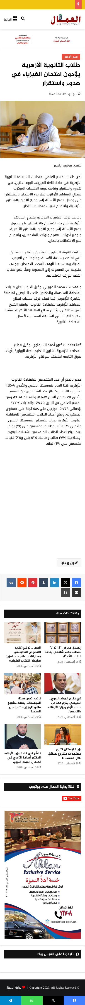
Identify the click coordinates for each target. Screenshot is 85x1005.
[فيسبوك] (76, 582)
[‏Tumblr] (43, 582)
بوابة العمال (13, 987)
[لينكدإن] (54, 582)
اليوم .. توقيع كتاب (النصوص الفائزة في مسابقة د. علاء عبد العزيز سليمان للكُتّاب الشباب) (23, 654)
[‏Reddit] (22, 582)
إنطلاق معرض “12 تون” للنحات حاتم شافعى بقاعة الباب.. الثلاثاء (63, 652)
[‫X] (65, 582)
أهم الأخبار (71, 57)
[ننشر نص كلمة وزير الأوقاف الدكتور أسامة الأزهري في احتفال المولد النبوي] (22, 736)
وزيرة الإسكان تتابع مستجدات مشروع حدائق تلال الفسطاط (64, 754)
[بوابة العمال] (66, 19)
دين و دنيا (68, 562)
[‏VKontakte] (11, 582)
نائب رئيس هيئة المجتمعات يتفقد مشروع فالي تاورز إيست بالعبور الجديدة (24, 705)
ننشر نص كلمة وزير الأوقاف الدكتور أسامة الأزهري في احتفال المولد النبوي (22, 758)
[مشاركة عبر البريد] (76, 592)
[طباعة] (65, 592)
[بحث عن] (23, 21)
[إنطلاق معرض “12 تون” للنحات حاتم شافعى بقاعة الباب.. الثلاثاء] (63, 632)
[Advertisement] (42, 508)
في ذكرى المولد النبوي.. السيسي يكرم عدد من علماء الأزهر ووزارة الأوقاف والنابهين (64, 705)
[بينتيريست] (32, 582)
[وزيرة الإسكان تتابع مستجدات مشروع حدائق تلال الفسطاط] (63, 734)
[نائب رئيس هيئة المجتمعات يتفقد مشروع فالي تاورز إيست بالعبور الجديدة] (22, 683)
